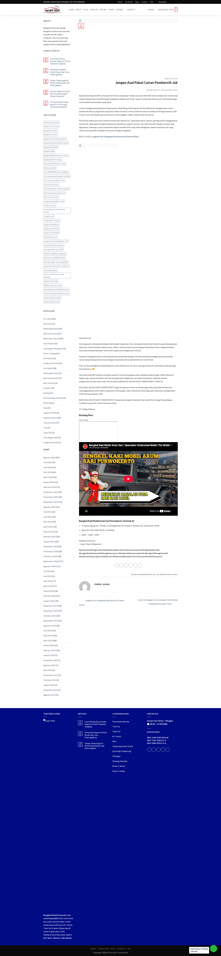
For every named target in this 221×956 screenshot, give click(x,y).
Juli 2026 (47, 462)
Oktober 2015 (49, 680)
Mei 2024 (47, 581)
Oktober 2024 (49, 556)
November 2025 (50, 497)
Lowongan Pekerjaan (52, 348)
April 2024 (48, 586)
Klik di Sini (83, 420)
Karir (111, 10)
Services (94, 10)
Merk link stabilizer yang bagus (55, 254)
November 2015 (50, 675)
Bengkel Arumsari (50, 130)
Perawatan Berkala (120, 721)
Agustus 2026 (49, 457)
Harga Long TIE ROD (51, 229)
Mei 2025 (47, 521)
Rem (114, 741)
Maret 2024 (48, 591)
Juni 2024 (47, 576)
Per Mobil (47, 368)
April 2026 (48, 477)
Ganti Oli (116, 731)
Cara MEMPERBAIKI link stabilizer (56, 172)
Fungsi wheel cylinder (52, 220)
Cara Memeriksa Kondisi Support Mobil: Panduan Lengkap (60, 61)
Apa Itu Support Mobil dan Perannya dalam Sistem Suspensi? (60, 93)
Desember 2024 (50, 546)
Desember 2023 (50, 606)
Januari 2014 (49, 685)
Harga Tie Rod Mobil (51, 233)
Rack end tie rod (63, 266)
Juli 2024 (47, 571)
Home (71, 10)
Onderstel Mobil (50, 363)
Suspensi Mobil (50, 417)
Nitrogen (116, 756)
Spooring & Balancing (121, 751)
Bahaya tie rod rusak (51, 126)
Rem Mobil (48, 383)
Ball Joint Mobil (50, 333)
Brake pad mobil (50, 168)
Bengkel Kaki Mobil (51, 147)
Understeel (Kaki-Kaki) (122, 746)
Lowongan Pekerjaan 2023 (53, 249)
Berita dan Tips (50, 338)
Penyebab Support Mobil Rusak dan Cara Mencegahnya (59, 72)
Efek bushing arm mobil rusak (54, 193)
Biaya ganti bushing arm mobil (54, 164)
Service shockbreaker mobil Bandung (54, 275)
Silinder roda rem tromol (52, 285)
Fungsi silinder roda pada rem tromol (54, 210)
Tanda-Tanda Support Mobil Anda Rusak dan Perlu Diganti (60, 82)
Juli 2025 (47, 512)
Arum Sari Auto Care (51, 122)
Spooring (47, 403)
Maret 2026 (48, 482)
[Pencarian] (66, 9)
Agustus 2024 (49, 566)
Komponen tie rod (50, 237)
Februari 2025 (49, 536)
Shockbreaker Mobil (52, 398)
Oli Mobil (47, 358)
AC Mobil (116, 736)
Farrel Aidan (172, 90)
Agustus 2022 (49, 665)
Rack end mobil (49, 266)
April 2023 (48, 640)
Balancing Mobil (50, 328)
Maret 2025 (48, 531)
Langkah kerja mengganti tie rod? (56, 241)
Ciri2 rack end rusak (51, 185)
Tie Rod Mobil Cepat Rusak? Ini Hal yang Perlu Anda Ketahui (59, 104)
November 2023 (50, 611)
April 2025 (48, 526)
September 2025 (50, 502)
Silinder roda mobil (50, 281)
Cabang (119, 10)
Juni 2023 (47, 630)
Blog (137, 2)
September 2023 (50, 620)
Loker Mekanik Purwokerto (53, 245)
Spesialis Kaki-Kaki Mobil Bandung (56, 289)
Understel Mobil (50, 442)
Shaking (46, 393)
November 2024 (50, 551)
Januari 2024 (49, 601)
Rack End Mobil (50, 378)
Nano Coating (49, 353)
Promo (103, 10)
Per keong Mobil (62, 262)
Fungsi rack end (49, 205)
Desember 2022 (50, 660)
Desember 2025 (50, 492)
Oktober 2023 (49, 616)
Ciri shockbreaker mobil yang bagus (57, 189)
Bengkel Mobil (49, 151)
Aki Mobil (47, 324)
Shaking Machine (119, 761)
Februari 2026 (49, 487)
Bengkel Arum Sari (50, 135)
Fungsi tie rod (49, 216)
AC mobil (47, 319)
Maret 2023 (48, 645)
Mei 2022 (47, 670)
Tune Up (47, 432)
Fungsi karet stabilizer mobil (54, 201)
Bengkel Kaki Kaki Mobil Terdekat (56, 143)
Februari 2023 (49, 650)
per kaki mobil (49, 262)
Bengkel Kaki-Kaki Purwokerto (55, 139)
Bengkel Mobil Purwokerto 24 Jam (56, 155)
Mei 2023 (47, 635)
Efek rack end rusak (51, 197)
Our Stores (129, 2)
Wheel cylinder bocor (51, 302)
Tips (45, 427)
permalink (173, 574)
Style (45, 408)
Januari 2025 (49, 541)
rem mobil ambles (50, 270)
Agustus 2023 (49, 625)
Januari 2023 (49, 655)
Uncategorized (50, 437)
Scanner (46, 388)
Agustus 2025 (49, 507)
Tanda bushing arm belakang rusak (56, 294)
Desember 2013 (50, 690)
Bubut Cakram (118, 766)
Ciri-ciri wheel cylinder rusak (54, 180)
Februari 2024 (49, 596)
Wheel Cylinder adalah (52, 298)
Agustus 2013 (49, 695)
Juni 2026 (47, 467)
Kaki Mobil (48, 343)
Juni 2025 (47, 517)
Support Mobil (49, 412)
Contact (144, 2)
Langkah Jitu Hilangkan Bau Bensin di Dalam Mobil (115, 136)
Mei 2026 (47, 472)
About (120, 2)
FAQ (151, 2)
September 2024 (50, 561)
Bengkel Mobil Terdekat (52, 160)
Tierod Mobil (49, 422)
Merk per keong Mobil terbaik (54, 258)
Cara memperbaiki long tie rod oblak (57, 176)
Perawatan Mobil (51, 373)
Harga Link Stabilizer (51, 225)
